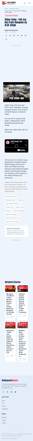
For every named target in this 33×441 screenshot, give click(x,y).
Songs (4, 406)
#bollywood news (11, 196)
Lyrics (3, 400)
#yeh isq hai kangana (19, 210)
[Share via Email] (25, 35)
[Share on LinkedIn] (21, 35)
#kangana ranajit (10, 200)
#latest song (21, 200)
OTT (3, 403)
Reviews (4, 417)
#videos (8, 210)
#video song (9, 207)
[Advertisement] (16, 63)
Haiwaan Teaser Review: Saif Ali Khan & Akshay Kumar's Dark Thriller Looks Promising (22, 303)
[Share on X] (10, 35)
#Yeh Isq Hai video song (12, 218)
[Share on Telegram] (17, 35)
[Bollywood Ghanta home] (9, 3)
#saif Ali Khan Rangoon (12, 203)
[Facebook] (3, 391)
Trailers (4, 423)
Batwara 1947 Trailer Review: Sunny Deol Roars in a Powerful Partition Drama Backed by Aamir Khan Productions (22, 343)
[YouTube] (15, 391)
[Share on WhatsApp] (13, 35)
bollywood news (14, 8)
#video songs (20, 207)
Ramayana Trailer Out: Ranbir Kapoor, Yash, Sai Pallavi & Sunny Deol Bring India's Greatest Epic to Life (10, 341)
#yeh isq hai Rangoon (12, 214)
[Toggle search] (24, 3)
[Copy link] (6, 39)
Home (6, 8)
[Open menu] (29, 3)
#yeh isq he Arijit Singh (12, 221)
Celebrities (5, 409)
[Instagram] (11, 391)
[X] (7, 391)
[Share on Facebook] (6, 35)
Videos (4, 420)
